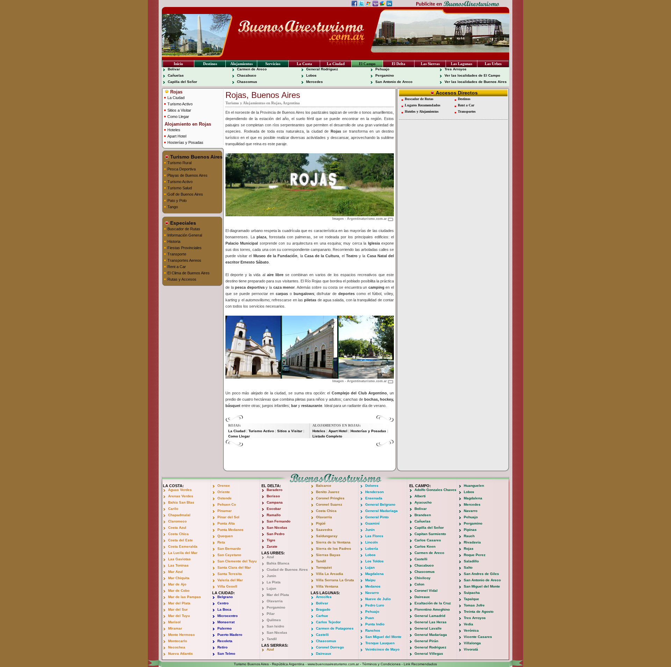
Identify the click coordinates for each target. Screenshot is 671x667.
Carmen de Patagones (335, 628)
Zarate (272, 546)
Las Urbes (493, 64)
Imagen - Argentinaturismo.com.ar (359, 218)
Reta (221, 542)
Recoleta (224, 641)
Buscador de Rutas (183, 229)
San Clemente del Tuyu (237, 561)
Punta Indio (374, 624)
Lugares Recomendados (422, 105)
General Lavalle (428, 628)
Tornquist (324, 567)
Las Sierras (430, 64)
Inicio (178, 64)
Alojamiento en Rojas (187, 124)
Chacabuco (246, 75)
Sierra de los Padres (333, 548)
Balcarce (323, 485)
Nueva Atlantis (180, 653)
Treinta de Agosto (478, 611)
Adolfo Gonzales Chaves (435, 490)
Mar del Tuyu (179, 616)
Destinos (210, 64)
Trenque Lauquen (380, 643)
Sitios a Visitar (179, 110)
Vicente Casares (478, 637)
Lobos (311, 75)
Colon (419, 584)
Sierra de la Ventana (333, 542)
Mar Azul (175, 572)
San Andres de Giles (481, 574)
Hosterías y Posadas (185, 142)
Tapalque (471, 599)
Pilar (271, 614)
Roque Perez (474, 555)
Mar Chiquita (178, 578)
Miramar (175, 628)
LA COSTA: (173, 486)
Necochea (176, 647)
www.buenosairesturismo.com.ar (333, 664)
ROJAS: (234, 425)
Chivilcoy (422, 578)
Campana (275, 502)
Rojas (175, 91)
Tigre (271, 540)
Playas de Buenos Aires (187, 175)
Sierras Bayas (328, 555)
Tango (172, 207)
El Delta (398, 64)
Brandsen (422, 515)
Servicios (272, 64)
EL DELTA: (271, 486)
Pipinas (470, 530)
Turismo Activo (180, 104)
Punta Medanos (230, 530)
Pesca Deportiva (181, 169)
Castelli (322, 635)
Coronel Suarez (329, 504)
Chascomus (247, 82)
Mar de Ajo (177, 584)
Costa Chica (178, 534)
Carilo (173, 509)
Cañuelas (176, 75)
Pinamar (224, 511)
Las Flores (374, 536)
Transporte (176, 254)
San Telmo (226, 653)
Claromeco (177, 521)
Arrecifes (324, 597)
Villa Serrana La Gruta (335, 580)
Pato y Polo (177, 200)
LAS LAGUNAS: (325, 593)
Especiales (182, 223)
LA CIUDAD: (223, 593)
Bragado (323, 609)
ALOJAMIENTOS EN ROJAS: (336, 425)
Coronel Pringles (330, 498)
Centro (223, 603)
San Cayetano (229, 555)
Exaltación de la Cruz (432, 603)
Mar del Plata (179, 603)
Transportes (467, 111)
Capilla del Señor (182, 82)
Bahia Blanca (278, 563)
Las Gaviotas (179, 559)
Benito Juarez (327, 492)
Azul (270, 557)
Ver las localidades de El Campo (472, 75)
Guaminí (372, 523)
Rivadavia (472, 542)
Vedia (468, 624)
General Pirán (426, 641)
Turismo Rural (179, 163)
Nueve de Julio (378, 599)
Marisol (174, 622)
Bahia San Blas (181, 502)
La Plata (274, 582)
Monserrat (226, 622)
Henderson (374, 492)
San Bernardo (229, 548)
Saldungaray (327, 536)
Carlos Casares (427, 540)
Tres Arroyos (456, 69)
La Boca (224, 609)
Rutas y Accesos (181, 279)
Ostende (224, 498)
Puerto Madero (229, 635)
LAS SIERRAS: (274, 645)
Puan (369, 618)
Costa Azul (177, 527)
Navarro (372, 593)
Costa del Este (180, 540)
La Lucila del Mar (182, 553)
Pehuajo (382, 69)
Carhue (322, 616)
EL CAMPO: (420, 486)
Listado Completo (327, 436)
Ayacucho (423, 502)
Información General (184, 235)
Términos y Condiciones (381, 664)
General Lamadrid (429, 616)
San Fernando (278, 521)
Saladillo (471, 561)
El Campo (367, 64)
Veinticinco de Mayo (382, 649)
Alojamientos (241, 64)
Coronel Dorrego (330, 647)
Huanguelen (474, 485)
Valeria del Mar (230, 580)
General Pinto (377, 517)
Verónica (471, 630)
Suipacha (472, 593)
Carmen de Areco (252, 69)
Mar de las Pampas (184, 597)
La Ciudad (336, 64)
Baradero (274, 490)
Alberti (420, 496)
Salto (468, 567)
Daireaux (323, 653)
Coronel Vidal (426, 590)
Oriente (223, 492)
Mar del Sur (178, 609)
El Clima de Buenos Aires (188, 273)
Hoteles (173, 130)
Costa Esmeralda (182, 546)
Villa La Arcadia (329, 574)
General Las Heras (430, 622)
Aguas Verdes (180, 490)
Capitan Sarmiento (430, 534)
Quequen (225, 536)
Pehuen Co (226, 504)
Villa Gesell (227, 586)
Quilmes (274, 620)
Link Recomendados (420, 664)
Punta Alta (226, 523)
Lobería (371, 548)
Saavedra (324, 530)
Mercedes (314, 82)
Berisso (273, 496)
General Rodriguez (322, 69)
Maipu (370, 580)
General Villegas (428, 653)
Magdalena (374, 574)
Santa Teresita (229, 574)
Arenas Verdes (180, 496)
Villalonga (472, 643)
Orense (223, 485)
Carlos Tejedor (328, 622)
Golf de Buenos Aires (185, 194)
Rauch (469, 536)
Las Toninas (178, 565)
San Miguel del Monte (383, 637)
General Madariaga (381, 511)
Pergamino (384, 75)
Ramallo (274, 515)
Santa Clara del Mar (234, 567)
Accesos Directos (456, 93)
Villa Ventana (327, 586)
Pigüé (321, 523)
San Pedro (275, 534)
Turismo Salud (179, 188)
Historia (173, 241)
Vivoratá (471, 649)
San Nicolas (277, 527)
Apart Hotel (176, 136)
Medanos (373, 586)
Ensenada (373, 498)
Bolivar (174, 69)
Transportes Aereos (184, 260)
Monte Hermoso (181, 635)
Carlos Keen (424, 546)
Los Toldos (374, 561)
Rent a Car (176, 267)
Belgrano (225, 597)
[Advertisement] (309, 457)
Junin (271, 576)
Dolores (371, 485)
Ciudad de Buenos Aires (287, 569)
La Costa (304, 64)
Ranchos (372, 630)
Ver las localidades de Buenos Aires (476, 82)
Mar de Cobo (178, 590)
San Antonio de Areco (393, 82)
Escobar (274, 509)
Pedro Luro (374, 605)
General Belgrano (380, 504)
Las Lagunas (461, 64)
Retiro (222, 647)
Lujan (271, 588)
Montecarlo (177, 641)
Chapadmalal (179, 515)
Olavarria (275, 601)
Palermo (224, 628)
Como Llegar (178, 116)
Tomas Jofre (474, 605)
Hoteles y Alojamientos (422, 111)
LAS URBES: (273, 553)
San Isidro (275, 626)
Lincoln (371, 542)
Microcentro (227, 616)
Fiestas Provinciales (184, 248)
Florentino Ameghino (432, 609)
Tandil (272, 639)
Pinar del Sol (228, 517)
